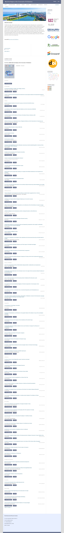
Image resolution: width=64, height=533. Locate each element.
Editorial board (12, 4)
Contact (6, 6)
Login (59, 1)
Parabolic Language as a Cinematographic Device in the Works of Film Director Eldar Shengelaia (22, 441)
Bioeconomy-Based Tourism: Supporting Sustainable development (16, 461)
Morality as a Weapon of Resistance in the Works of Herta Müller (16, 371)
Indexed (45, 4)
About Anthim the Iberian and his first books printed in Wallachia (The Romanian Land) (20, 277)
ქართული (49, 13)
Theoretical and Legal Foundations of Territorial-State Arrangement (16, 250)
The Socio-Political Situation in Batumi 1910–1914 (13, 127)
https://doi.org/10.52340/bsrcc (13, 39)
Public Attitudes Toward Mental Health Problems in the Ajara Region (17, 502)
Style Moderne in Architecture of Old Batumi (12, 453)
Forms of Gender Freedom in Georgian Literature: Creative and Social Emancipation (19, 383)
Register (54, 1)
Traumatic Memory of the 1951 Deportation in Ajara (13, 165)
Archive (27, 4)
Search (57, 4)
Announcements (34, 4)
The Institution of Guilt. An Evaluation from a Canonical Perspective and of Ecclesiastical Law (21, 289)
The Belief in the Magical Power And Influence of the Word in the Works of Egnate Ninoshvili (21, 389)
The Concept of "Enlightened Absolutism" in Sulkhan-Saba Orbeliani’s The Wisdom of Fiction (21, 395)
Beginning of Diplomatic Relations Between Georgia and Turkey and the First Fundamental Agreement (23, 256)
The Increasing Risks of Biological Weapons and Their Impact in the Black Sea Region (20, 244)
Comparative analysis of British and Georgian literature (14, 365)
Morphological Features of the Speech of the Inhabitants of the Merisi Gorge (18, 319)
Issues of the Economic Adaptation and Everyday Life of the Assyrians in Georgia (19, 409)
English (49, 12)
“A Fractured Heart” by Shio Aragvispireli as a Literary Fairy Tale (16, 377)
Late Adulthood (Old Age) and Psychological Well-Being (14, 496)
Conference (40, 4)
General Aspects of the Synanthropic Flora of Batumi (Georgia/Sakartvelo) (18, 467)
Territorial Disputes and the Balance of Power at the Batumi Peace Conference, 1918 (19, 115)
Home (5, 4)
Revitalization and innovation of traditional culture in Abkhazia (16, 429)
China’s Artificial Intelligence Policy (11, 231)
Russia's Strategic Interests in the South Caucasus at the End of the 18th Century (19, 103)
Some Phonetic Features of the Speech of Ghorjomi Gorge (15, 338)
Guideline (18, 4)
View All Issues (7, 507)
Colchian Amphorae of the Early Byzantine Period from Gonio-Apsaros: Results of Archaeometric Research (24, 94)
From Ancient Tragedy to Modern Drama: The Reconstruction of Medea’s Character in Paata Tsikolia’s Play (24, 435)
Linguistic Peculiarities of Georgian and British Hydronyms (15, 350)
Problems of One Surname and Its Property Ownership (14, 152)
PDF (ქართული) (8, 83)
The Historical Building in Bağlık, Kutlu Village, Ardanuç (14, 88)
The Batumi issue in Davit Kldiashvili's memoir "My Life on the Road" (17, 359)
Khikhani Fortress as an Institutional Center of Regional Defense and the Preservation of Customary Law (23, 121)
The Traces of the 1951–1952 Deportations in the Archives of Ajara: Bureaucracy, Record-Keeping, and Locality (24, 184)
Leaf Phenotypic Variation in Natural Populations (13, 473)
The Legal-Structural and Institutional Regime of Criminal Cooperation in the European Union (21, 283)
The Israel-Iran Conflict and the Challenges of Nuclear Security (15, 218)
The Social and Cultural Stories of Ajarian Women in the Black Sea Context (18, 423)
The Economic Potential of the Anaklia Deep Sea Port (14, 482)
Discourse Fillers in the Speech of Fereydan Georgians (14, 332)
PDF (15, 91)
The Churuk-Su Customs (8, 139)
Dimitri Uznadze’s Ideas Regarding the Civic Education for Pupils (16, 490)
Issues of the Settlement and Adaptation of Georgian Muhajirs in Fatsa (17, 403)
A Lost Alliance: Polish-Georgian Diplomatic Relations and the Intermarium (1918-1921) (20, 109)
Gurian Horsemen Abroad (9, 133)
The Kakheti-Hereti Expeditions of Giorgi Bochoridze (14, 178)
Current (23, 4)
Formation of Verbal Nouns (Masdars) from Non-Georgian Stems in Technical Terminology (20, 344)
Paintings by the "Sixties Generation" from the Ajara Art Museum (16, 447)
